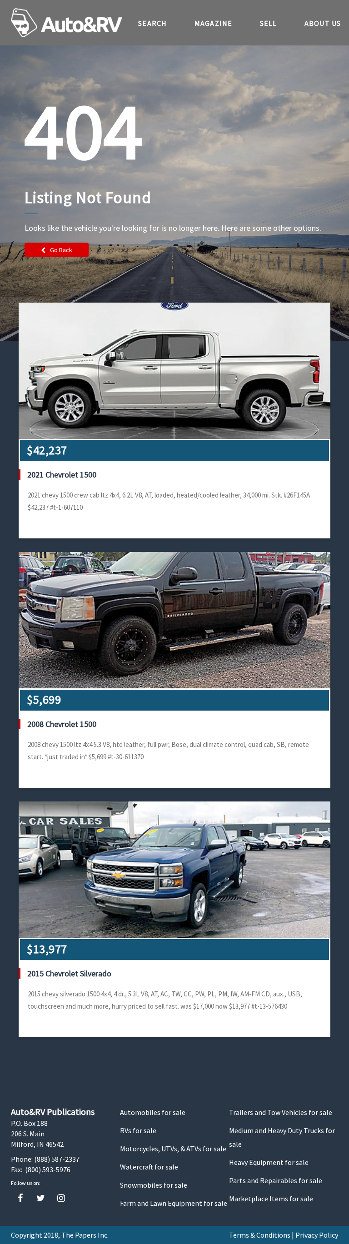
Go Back (61, 250)
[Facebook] (20, 1198)
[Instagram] (61, 1198)
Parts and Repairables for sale (275, 1180)
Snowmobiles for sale (153, 1184)
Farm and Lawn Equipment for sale (173, 1203)
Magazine (213, 23)
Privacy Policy (316, 1234)
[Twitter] (40, 1198)
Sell (268, 23)
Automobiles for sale (152, 1112)
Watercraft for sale (149, 1166)
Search (152, 23)
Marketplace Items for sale (271, 1198)
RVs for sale (138, 1130)
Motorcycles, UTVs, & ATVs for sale (173, 1148)
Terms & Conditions (259, 1234)
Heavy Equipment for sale (269, 1162)
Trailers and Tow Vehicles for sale (280, 1112)
